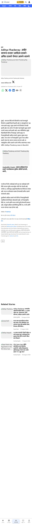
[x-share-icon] (6, 91)
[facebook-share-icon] (10, 91)
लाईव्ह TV (23, 522)
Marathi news (10, 225)
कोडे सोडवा (12, 215)
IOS (17, 236)
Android (12, 236)
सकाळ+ (29, 522)
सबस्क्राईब (21, 2)
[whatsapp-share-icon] (2, 91)
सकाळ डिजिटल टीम (6, 83)
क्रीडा (25, 6)
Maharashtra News (12, 226)
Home (3, 522)
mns (3, 241)
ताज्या (10, 6)
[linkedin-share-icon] (13, 91)
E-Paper (9, 522)
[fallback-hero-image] (7, 311)
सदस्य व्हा (8, 212)
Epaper (4, 6)
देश (15, 6)
